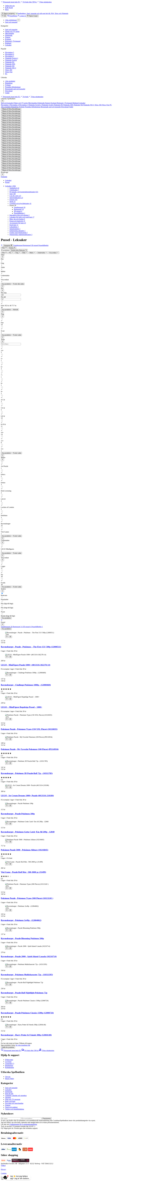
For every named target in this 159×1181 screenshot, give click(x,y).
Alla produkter (10, 81)
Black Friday (9, 1078)
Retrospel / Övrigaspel (12, 41)
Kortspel (8, 39)
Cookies (3, 1173)
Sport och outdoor (11, 1107)
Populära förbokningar (13, 87)
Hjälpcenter (9, 1060)
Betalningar (9, 1065)
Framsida (4, 177)
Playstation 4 (9, 54)
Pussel (7, 182)
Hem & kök (9, 1094)
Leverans (8, 1062)
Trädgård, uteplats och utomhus (16, 1095)
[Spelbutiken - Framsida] (42, 13)
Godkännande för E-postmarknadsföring (23, 1124)
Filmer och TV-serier (12, 31)
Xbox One (8, 72)
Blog (7, 9)
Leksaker (8, 45)
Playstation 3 (9, 56)
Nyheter (8, 85)
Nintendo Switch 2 (11, 58)
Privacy (3, 1169)
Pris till (3, 297)
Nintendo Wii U (10, 68)
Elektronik (8, 35)
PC (6, 74)
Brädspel (8, 43)
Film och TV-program (12, 1099)
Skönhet (8, 1097)
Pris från (4, 293)
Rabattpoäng (9, 1067)
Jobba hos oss (10, 6)
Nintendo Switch (11, 60)
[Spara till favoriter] (6, 637)
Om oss (7, 1077)
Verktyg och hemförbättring (14, 1109)
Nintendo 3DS (10, 64)
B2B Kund (9, 8)
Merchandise (9, 33)
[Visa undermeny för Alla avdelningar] (18, 20)
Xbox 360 (8, 70)
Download (8, 91)
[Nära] (2, 101)
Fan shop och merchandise (14, 1103)
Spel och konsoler (11, 29)
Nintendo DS (9, 62)
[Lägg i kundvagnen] (10, 637)
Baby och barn (10, 1101)
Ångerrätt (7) (9, 1063)
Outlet (7, 93)
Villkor (3, 1165)
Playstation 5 (9, 52)
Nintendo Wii (9, 66)
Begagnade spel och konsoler (15, 89)
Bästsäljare (9, 83)
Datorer (7, 37)
